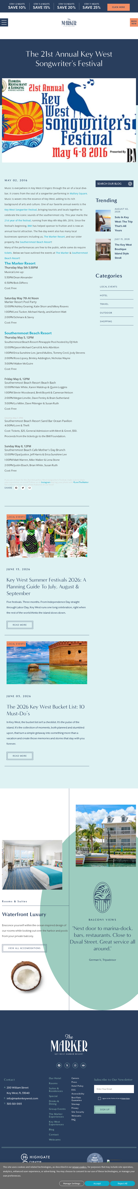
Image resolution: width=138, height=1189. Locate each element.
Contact (54, 1134)
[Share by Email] (30, 488)
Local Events (108, 287)
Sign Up (105, 1109)
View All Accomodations (24, 948)
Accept (97, 1183)
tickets (8, 252)
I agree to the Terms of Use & (116, 1098)
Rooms (53, 1083)
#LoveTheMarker (81, 482)
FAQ (74, 1120)
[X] (67, 1065)
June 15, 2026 (18, 569)
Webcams (55, 1139)
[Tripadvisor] (83, 1065)
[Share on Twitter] (23, 488)
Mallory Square (78, 193)
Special (53, 1096)
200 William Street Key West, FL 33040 (18, 1090)
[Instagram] (75, 1065)
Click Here (108, 7)
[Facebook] (59, 1065)
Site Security (78, 1112)
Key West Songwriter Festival (21, 209)
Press (74, 1082)
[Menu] (4, 22)
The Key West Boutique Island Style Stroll (123, 251)
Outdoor (106, 313)
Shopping (106, 321)
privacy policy (79, 1166)
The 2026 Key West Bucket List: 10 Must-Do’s (46, 710)
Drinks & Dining (54, 1102)
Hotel (104, 295)
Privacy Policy (125, 1098)
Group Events (57, 1109)
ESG (74, 1090)
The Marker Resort (54, 236)
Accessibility (78, 1094)
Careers (75, 1078)
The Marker (62, 252)
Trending (106, 200)
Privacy (75, 1108)
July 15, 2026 (122, 239)
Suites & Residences (56, 1089)
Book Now (134, 22)
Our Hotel (55, 1078)
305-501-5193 (14, 1103)
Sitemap (76, 1104)
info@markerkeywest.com (22, 1098)
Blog (51, 1129)
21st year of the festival (18, 220)
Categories (109, 275)
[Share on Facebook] (16, 488)
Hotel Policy (77, 1086)
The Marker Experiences (56, 1115)
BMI (30, 225)
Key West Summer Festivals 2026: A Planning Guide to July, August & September (46, 586)
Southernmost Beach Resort (35, 242)
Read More (20, 625)
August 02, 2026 (122, 210)
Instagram (45, 482)
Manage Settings (71, 1183)
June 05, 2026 (19, 696)
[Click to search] (130, 184)
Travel (104, 304)
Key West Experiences (56, 1123)
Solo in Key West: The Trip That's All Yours (124, 224)
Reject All (122, 1183)
